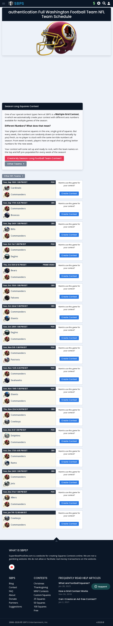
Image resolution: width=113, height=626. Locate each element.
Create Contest (69, 193)
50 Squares (39, 602)
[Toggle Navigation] (3, 3)
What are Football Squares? (74, 583)
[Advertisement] (56, 80)
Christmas (39, 583)
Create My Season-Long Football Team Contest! (34, 158)
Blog (11, 583)
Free (36, 610)
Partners (13, 602)
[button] (109, 3)
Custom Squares (42, 595)
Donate (13, 598)
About (12, 595)
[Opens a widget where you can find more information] (100, 586)
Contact (13, 587)
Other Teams (14, 163)
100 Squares (40, 606)
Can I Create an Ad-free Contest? (77, 599)
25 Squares (39, 598)
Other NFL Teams (12, 176)
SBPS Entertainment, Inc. (35, 622)
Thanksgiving (41, 587)
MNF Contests (41, 591)
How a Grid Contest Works (73, 591)
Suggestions (15, 606)
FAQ (11, 591)
